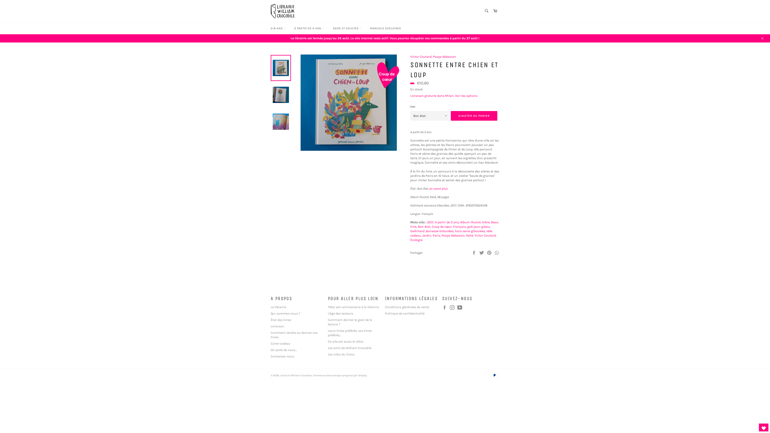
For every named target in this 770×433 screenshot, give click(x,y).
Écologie (416, 240)
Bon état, (424, 227)
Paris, (437, 235)
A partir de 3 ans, (447, 222)
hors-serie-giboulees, (470, 231)
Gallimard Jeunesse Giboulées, (432, 231)
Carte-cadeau (280, 343)
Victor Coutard (421, 57)
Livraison (277, 326)
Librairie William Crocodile (296, 375)
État (412, 106)
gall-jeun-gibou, (478, 227)
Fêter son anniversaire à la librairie (353, 307)
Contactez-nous (282, 356)
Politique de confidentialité (405, 313)
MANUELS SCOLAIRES (385, 28)
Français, (459, 227)
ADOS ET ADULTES (346, 28)
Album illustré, (470, 222)
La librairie (278, 307)
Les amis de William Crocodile (349, 348)
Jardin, (427, 235)
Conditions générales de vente (407, 307)
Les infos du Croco (341, 354)
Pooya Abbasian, (453, 235)
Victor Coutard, (485, 235)
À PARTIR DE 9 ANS (308, 28)
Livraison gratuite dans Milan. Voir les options (443, 96)
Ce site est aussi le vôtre (345, 341)
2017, (430, 222)
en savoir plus (438, 188)
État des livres (281, 320)
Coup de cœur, (442, 227)
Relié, (470, 235)
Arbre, (486, 222)
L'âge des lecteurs (340, 313)
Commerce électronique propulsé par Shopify (340, 375)
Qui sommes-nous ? (285, 313)
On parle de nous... (284, 350)
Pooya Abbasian (444, 57)
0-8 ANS (277, 28)
